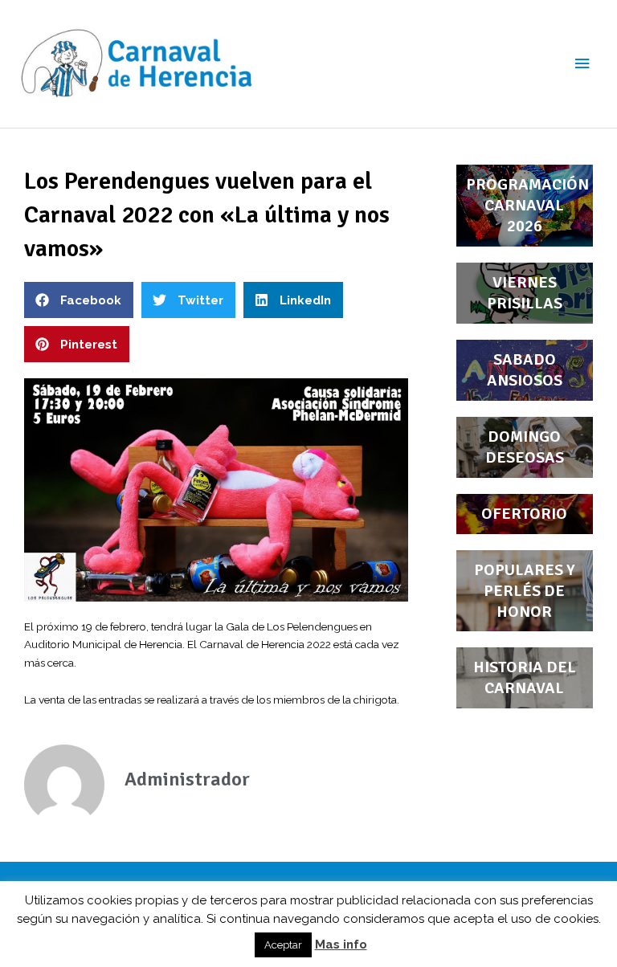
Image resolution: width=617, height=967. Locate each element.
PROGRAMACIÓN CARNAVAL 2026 (527, 205)
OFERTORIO (524, 514)
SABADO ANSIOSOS (524, 369)
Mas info (341, 944)
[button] (78, 300)
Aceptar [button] (283, 945)
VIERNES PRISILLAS (524, 292)
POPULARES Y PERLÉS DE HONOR (524, 591)
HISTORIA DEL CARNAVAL (524, 677)
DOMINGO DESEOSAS (524, 446)
